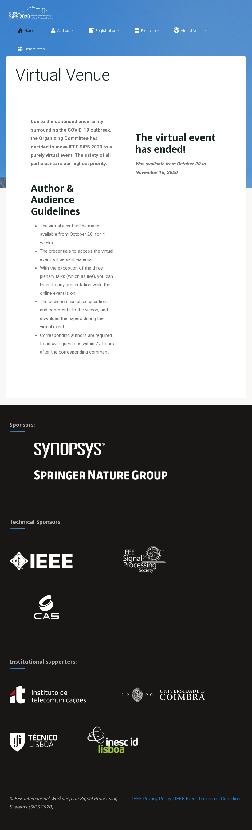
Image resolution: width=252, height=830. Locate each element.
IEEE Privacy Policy (151, 798)
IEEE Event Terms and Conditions (209, 798)
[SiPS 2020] (30, 12)
